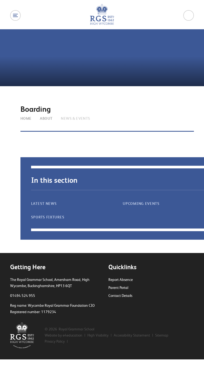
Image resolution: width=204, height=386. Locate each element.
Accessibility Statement (132, 335)
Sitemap (161, 335)
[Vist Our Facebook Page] (119, 306)
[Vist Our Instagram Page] (129, 306)
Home (26, 118)
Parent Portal (118, 287)
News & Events (75, 118)
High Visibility (98, 335)
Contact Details (120, 295)
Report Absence (120, 279)
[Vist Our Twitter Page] (110, 306)
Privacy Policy (55, 341)
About (46, 118)
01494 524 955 (22, 295)
